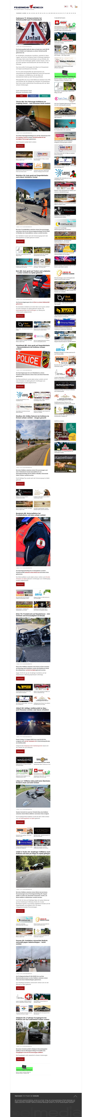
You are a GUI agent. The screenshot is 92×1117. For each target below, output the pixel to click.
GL (42, 13)
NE (49, 13)
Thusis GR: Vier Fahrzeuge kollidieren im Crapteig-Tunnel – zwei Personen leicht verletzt (33, 102)
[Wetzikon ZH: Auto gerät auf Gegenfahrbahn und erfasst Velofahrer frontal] (33, 202)
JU (46, 13)
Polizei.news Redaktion (27, 46)
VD (69, 13)
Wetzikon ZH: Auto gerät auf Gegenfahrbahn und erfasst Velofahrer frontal (32, 176)
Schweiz (24, 13)
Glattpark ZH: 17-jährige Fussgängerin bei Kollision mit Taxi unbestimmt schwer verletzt (32, 1018)
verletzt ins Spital (30, 670)
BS (36, 13)
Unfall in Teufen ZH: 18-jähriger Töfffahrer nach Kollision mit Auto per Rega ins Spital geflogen (33, 852)
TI (65, 13)
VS (71, 13)
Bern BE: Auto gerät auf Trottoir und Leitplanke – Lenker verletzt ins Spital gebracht (33, 272)
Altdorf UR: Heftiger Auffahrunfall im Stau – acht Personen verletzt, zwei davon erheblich (32, 709)
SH (58, 13)
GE (40, 13)
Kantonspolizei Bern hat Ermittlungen (26, 310)
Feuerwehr (19, 13)
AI (31, 13)
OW (54, 13)
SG (56, 13)
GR (44, 13)
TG (63, 13)
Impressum (18, 1096)
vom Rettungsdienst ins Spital (26, 818)
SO (60, 13)
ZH (73, 13)
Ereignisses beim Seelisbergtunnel (33, 745)
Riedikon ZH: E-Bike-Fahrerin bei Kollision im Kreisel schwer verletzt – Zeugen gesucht (32, 417)
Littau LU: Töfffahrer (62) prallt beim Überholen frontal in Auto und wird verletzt (33, 781)
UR (67, 13)
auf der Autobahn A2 (30, 741)
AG (27, 13)
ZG (75, 13)
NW (52, 13)
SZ (62, 13)
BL (34, 13)
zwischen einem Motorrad (32, 572)
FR (38, 13)
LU (48, 13)
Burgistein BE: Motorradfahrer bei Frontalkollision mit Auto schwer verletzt (30, 514)
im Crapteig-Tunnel (21, 137)
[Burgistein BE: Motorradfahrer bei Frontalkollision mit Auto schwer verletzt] (33, 541)
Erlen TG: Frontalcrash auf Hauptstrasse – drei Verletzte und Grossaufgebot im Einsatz (33, 614)
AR (29, 13)
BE (33, 13)
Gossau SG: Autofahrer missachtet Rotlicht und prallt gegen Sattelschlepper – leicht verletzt (31, 942)
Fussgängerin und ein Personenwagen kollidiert (29, 1052)
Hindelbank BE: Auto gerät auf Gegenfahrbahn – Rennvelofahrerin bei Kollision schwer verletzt (33, 347)
